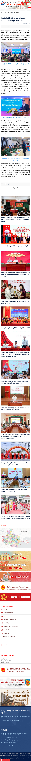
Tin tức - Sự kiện (8, 12)
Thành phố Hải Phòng (15, 4)
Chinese (20, 6)
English (7, 6)
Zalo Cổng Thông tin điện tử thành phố (10, 745)
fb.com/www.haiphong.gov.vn (9, 742)
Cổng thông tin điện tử (12, 2)
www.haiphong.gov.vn (4, 755)
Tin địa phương (16, 12)
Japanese (12, 6)
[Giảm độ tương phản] (10, 26)
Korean (16, 6)
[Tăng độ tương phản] (8, 26)
